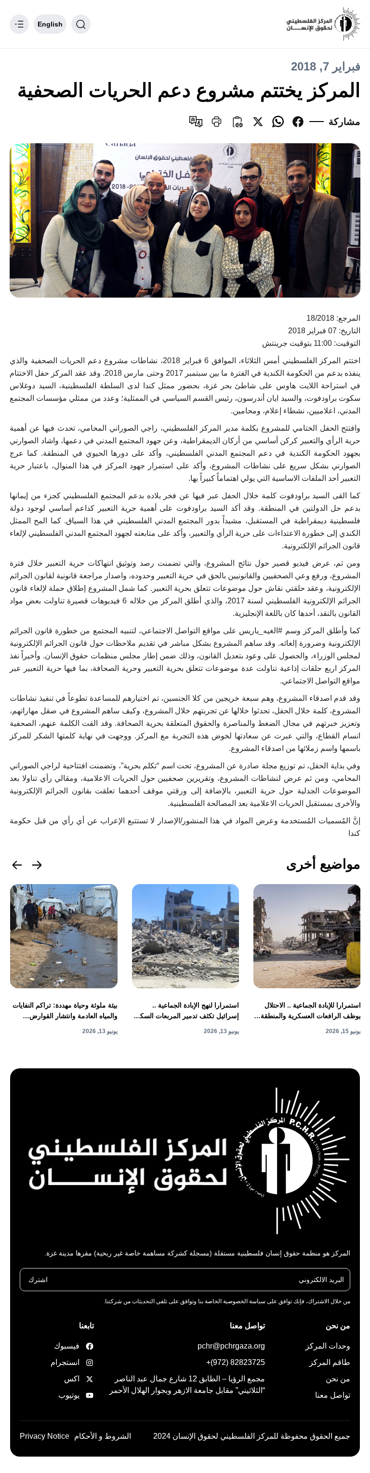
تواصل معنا (332, 1395)
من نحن (338, 1379)
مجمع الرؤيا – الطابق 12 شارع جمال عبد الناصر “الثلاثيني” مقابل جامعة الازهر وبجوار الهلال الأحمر (187, 1384)
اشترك (38, 1279)
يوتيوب (77, 1395)
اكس (77, 1379)
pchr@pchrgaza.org (231, 1346)
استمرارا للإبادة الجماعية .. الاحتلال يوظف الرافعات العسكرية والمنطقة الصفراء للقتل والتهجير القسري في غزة (311, 1011)
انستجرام (77, 1362)
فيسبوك (77, 1346)
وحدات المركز (327, 1346)
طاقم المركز (329, 1362)
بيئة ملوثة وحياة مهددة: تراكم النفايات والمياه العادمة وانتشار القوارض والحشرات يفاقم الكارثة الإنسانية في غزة (65, 1011)
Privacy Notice (44, 1436)
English (50, 24)
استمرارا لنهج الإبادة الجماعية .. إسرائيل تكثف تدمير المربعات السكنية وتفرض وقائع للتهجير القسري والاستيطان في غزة (185, 1011)
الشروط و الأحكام (102, 1436)
